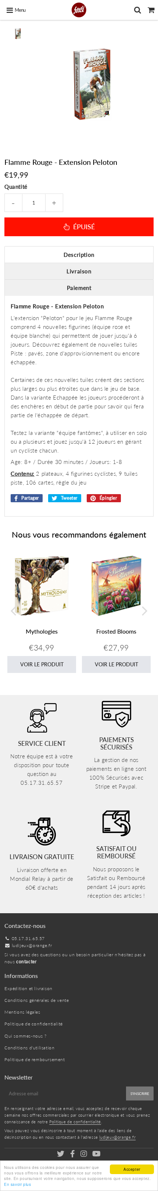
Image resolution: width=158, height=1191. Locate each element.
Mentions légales (22, 1012)
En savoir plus (17, 1184)
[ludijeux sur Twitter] (61, 1155)
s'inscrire (139, 1093)
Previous (13, 610)
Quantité (16, 186)
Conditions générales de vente (36, 1000)
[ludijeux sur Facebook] (73, 1155)
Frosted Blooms (116, 631)
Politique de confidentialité (33, 1024)
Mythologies (42, 631)
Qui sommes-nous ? (25, 1036)
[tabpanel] (17, 33)
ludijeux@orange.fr (32, 945)
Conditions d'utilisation (29, 1047)
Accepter (131, 1169)
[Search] (137, 10)
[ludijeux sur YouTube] (96, 1155)
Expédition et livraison (28, 988)
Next (145, 610)
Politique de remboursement (34, 1059)
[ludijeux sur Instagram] (84, 1155)
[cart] (151, 10)
